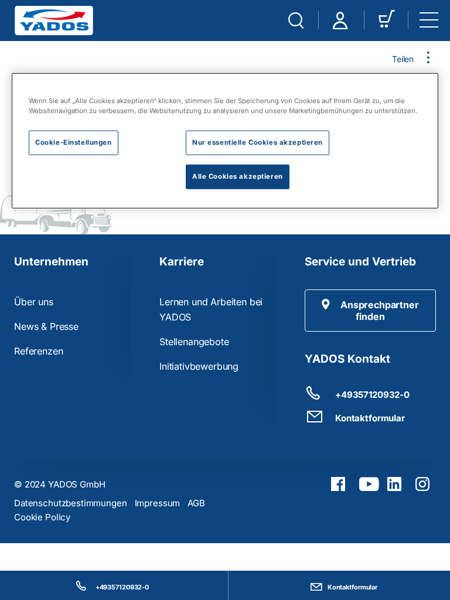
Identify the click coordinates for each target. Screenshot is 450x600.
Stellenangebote (194, 341)
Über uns (33, 302)
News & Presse (46, 326)
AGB (196, 503)
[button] (370, 310)
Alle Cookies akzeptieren (237, 176)
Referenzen (38, 351)
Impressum (157, 503)
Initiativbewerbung (198, 366)
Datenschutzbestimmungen (70, 503)
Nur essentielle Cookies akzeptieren (257, 142)
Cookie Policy (42, 517)
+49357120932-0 (122, 587)
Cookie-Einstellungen (73, 142)
